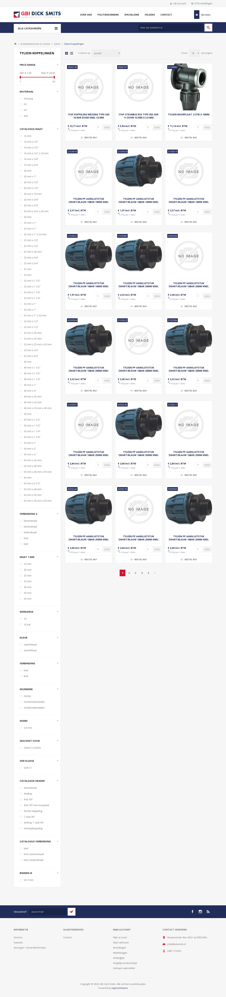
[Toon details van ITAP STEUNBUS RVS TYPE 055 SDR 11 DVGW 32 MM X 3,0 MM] (138, 87)
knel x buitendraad (33, 859)
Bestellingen (119, 947)
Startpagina (15, 43)
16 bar (27, 624)
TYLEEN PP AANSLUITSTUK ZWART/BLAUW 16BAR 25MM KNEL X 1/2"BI (189, 455)
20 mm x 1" (30, 176)
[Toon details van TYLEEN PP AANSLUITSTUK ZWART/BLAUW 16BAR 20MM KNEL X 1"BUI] (138, 255)
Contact (67, 937)
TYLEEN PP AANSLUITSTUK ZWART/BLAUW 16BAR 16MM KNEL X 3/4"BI (189, 202)
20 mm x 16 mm (33, 193)
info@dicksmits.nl (176, 944)
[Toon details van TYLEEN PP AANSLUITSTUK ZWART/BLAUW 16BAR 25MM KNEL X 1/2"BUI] (88, 508)
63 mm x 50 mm (33, 495)
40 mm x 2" (30, 390)
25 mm (27, 217)
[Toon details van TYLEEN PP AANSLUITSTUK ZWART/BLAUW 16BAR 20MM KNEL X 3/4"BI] (138, 340)
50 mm (27, 413)
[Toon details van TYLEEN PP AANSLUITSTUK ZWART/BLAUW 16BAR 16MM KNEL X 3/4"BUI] (88, 255)
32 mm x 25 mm (33, 338)
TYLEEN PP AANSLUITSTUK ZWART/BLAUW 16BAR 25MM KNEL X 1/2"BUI (88, 539)
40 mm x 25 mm (33, 396)
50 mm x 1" (30, 442)
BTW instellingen (203, 3)
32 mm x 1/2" (31, 321)
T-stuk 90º (29, 816)
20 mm (27, 170)
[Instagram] (200, 911)
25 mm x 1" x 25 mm (35, 234)
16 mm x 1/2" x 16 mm (36, 153)
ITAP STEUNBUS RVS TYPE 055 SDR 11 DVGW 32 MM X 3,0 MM (138, 116)
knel (26, 538)
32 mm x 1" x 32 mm (35, 315)
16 (25, 618)
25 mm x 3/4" (31, 257)
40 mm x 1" (30, 384)
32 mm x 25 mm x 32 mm (38, 344)
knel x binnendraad (34, 854)
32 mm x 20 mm (33, 332)
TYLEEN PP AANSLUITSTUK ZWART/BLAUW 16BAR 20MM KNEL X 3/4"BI (138, 370)
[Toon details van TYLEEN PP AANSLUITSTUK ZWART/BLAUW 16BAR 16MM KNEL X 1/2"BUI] (138, 171)
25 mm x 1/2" (31, 240)
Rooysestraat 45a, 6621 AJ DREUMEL (187, 937)
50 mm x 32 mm (33, 460)
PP (25, 104)
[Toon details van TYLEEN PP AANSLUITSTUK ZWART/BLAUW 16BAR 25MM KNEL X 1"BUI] (138, 424)
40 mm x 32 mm (33, 402)
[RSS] (208, 911)
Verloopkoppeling (33, 828)
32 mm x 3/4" (31, 350)
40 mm (27, 361)
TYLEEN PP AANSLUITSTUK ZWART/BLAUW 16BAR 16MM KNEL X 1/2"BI (88, 202)
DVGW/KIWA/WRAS (34, 701)
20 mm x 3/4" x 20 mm (36, 211)
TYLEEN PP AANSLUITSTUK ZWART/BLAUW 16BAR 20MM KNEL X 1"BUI (138, 286)
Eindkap (28, 793)
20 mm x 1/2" (31, 182)
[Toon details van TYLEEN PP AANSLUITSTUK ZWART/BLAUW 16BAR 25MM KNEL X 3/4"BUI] (188, 508)
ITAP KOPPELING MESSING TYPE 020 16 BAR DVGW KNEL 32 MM (88, 116)
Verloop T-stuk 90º (34, 822)
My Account (179, 3)
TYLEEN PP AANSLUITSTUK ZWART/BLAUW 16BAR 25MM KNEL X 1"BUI (138, 455)
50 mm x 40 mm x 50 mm (38, 471)
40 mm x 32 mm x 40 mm (38, 408)
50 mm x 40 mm (33, 466)
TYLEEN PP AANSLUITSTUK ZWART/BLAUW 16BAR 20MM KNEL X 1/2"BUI (88, 370)
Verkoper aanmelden (124, 968)
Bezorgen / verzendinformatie (30, 947)
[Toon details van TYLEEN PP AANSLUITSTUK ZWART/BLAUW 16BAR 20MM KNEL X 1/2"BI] (188, 255)
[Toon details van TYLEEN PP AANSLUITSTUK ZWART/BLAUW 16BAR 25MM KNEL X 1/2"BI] (188, 424)
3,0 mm (28, 727)
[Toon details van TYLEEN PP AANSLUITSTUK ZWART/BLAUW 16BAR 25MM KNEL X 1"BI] (88, 424)
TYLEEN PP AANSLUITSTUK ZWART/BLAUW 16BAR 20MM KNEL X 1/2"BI (189, 286)
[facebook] (192, 911)
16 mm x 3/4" (31, 159)
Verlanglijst (119, 957)
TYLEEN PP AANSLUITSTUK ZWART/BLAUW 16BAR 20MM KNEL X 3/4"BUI (189, 370)
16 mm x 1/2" (31, 141)
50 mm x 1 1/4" (32, 431)
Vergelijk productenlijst (125, 963)
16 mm (27, 135)
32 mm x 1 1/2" (32, 280)
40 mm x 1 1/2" (32, 367)
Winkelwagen (120, 952)
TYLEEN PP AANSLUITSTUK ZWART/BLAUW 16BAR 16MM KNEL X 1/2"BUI (138, 202)
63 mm (27, 477)
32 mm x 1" (30, 303)
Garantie (18, 942)
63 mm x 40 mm (33, 489)
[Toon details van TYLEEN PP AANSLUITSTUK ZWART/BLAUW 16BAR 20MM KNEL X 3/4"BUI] (188, 340)
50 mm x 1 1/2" (32, 419)
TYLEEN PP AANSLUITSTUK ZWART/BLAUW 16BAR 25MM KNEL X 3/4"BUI (189, 539)
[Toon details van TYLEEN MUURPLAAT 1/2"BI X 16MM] (188, 87)
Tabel (66, 53)
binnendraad (30, 520)
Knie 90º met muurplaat (36, 805)
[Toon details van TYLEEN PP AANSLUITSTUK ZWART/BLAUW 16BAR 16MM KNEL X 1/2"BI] (88, 171)
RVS (26, 115)
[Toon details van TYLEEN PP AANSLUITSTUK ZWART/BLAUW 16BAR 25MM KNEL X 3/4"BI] (138, 508)
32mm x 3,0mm (32, 747)
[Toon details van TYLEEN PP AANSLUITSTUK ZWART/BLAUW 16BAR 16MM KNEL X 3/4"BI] (188, 171)
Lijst (71, 53)
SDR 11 (28, 767)
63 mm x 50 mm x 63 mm (38, 500)
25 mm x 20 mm (33, 251)
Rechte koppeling (33, 811)
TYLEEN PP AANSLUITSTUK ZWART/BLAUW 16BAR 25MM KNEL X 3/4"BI (138, 539)
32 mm (27, 269)
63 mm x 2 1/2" (32, 483)
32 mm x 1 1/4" (32, 292)
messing (28, 98)
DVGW (27, 696)
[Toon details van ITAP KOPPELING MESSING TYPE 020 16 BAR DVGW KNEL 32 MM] (88, 87)
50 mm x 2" (30, 448)
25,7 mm (28, 880)
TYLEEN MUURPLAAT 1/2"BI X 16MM (188, 114)
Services (18, 937)
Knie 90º (28, 799)
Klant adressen (121, 942)
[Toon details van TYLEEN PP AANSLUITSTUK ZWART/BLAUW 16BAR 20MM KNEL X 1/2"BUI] (88, 340)
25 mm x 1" (30, 222)
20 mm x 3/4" (31, 199)
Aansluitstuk (30, 787)
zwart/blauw (30, 644)
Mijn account (120, 937)
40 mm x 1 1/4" (32, 379)
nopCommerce (120, 988)
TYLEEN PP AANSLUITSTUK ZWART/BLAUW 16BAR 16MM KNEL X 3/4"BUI (88, 286)
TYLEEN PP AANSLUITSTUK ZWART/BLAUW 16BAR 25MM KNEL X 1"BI (88, 455)
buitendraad (30, 532)
